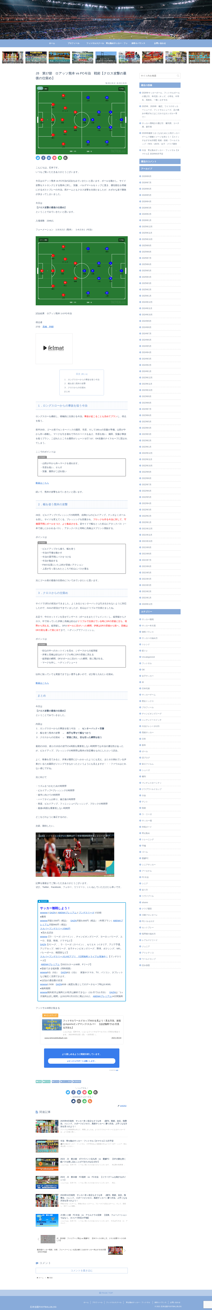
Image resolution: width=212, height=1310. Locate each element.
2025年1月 (146, 296)
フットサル (147, 663)
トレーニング (148, 839)
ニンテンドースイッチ (152, 720)
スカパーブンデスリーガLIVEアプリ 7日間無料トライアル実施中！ (74, 956)
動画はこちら (42, 483)
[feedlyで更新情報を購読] (84, 1101)
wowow (43, 912)
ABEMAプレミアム (67, 912)
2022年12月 (147, 453)
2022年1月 (146, 522)
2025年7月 (146, 258)
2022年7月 (146, 484)
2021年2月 (146, 591)
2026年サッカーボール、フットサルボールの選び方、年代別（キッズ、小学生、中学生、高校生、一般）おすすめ (161, 96)
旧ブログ (146, 758)
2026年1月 (146, 220)
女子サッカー (148, 676)
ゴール (145, 852)
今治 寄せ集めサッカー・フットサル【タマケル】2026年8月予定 (160, 152)
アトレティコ (148, 953)
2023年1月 (146, 447)
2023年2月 (146, 440)
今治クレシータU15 (150, 726)
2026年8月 (146, 176)
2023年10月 (147, 390)
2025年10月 (147, 239)
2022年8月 (146, 478)
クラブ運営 (147, 909)
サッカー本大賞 (149, 625)
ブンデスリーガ (86, 912)
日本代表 (146, 688)
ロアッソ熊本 (66, 1081)
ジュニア (146, 946)
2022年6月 (146, 491)
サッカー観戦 (148, 619)
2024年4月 (146, 352)
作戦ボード (147, 827)
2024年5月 (146, 346)
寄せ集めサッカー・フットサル (139, 1302)
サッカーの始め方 (150, 638)
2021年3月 (146, 585)
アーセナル (147, 871)
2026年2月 (146, 214)
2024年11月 (147, 308)
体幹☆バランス (160, 1302)
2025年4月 (146, 277)
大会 (144, 795)
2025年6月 (146, 264)
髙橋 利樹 (48, 327)
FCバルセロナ (148, 921)
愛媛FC (145, 858)
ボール (145, 751)
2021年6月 (146, 566)
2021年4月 (146, 579)
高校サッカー (148, 732)
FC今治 (47, 1081)
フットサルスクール (114, 1302)
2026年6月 (146, 189)
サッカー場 (147, 820)
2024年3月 (146, 358)
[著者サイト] (73, 1101)
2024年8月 (146, 327)
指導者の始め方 (149, 934)
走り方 (145, 890)
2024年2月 (146, 365)
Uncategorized (148, 657)
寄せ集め (146, 833)
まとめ (67, 391)
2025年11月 (147, 233)
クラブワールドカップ (152, 789)
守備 (144, 846)
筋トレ (145, 651)
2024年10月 (147, 314)
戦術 (39, 1081)
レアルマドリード (150, 940)
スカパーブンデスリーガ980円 (55, 928)
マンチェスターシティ (152, 783)
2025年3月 (146, 283)
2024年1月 (146, 371)
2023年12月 (147, 377)
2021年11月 (147, 535)
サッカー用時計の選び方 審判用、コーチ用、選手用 (160, 125)
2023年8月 (146, 403)
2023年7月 (146, 409)
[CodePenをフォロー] (79, 1101)
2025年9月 (146, 245)
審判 (144, 776)
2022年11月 (147, 459)
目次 (78, 374)
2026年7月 (146, 182)
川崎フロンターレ (150, 915)
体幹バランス (148, 632)
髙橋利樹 (77, 1081)
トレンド (146, 644)
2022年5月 (146, 497)
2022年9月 (146, 472)
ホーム (86, 1302)
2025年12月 (147, 226)
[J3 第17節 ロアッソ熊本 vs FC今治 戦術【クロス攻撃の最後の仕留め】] (49, 158)
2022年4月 (146, 503)
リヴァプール (148, 896)
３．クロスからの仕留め (75, 387)
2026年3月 (146, 208)
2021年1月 (146, 598)
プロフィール (148, 707)
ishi (117, 1070)
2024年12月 (147, 302)
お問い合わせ (175, 1302)
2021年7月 (146, 560)
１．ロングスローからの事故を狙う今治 (81, 379)
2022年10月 (147, 465)
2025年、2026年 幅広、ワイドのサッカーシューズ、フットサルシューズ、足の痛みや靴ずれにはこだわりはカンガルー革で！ (160, 111)
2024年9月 (146, 321)
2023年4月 (146, 428)
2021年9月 (146, 547)
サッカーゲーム (149, 695)
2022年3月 (146, 509)
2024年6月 (146, 340)
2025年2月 (146, 289)
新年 (144, 745)
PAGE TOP (107, 1293)
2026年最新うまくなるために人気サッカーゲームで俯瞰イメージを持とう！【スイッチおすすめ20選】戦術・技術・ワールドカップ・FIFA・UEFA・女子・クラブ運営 (161, 138)
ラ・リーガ (147, 814)
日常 (144, 739)
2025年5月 (146, 270)
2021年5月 (146, 572)
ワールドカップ (149, 959)
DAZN (53, 912)
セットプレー (148, 927)
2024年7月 (146, 333)
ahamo (145, 902)
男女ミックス (148, 701)
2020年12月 (147, 604)
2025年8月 (146, 252)
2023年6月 (146, 415)
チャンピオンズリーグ (152, 713)
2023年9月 (146, 396)
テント (145, 802)
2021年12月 (147, 528)
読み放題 (146, 965)
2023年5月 (146, 421)
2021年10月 (147, 541)
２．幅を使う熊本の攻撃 (75, 383)
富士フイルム (148, 764)
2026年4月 (146, 201)
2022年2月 (146, 516)
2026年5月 (146, 195)
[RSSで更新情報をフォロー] (90, 1101)
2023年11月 (147, 384)
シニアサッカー (149, 864)
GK (143, 669)
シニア (145, 883)
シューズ (146, 770)
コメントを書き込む (82, 1270)
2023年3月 (146, 434)
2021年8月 (146, 554)
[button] (178, 75)
